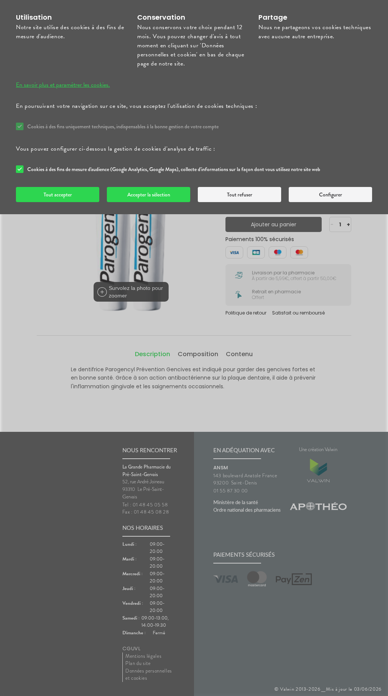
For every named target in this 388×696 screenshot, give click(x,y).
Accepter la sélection (148, 194)
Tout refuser (239, 194)
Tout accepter (58, 194)
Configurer (330, 194)
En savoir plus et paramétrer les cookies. (63, 84)
